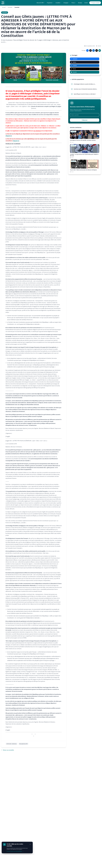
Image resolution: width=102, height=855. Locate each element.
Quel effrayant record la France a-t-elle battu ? (85, 94)
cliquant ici (9, 136)
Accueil (4, 7)
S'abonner (84, 120)
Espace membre (96, 2)
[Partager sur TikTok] (96, 50)
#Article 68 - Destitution (12, 743)
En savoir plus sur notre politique (14, 851)
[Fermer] (30, 844)
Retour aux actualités (8, 750)
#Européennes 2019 (23, 743)
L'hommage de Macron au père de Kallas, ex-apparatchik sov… (84, 84)
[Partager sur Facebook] (87, 50)
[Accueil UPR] (3, 3)
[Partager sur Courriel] (99, 50)
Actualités (10, 7)
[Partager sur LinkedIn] (93, 50)
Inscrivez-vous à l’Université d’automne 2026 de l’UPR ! (85, 89)
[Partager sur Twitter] (90, 50)
